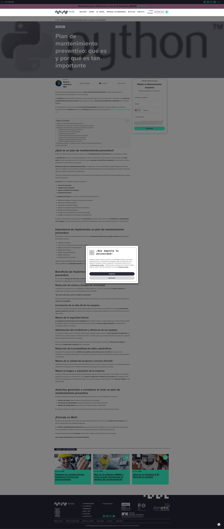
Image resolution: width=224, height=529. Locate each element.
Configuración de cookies (97, 265)
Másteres (83, 12)
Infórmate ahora (159, 12)
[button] (218, 524)
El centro (100, 12)
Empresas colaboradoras (116, 12)
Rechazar (111, 278)
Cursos (91, 12)
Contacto (140, 12)
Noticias (131, 12)
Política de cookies (123, 267)
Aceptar (112, 274)
